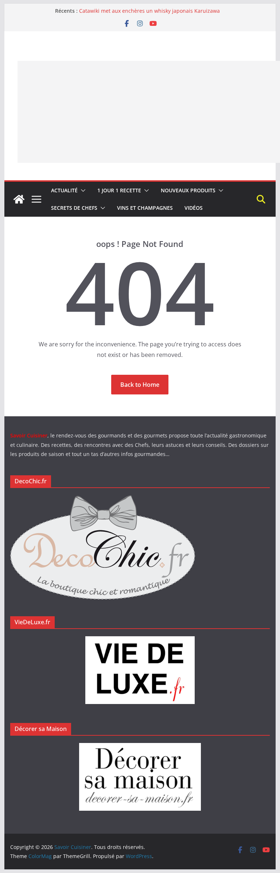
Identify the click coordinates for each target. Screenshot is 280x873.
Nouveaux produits (188, 190)
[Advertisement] (149, 112)
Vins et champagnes (145, 207)
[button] (82, 190)
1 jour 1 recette (119, 190)
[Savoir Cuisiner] (19, 199)
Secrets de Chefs (74, 207)
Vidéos (193, 207)
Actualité (64, 190)
